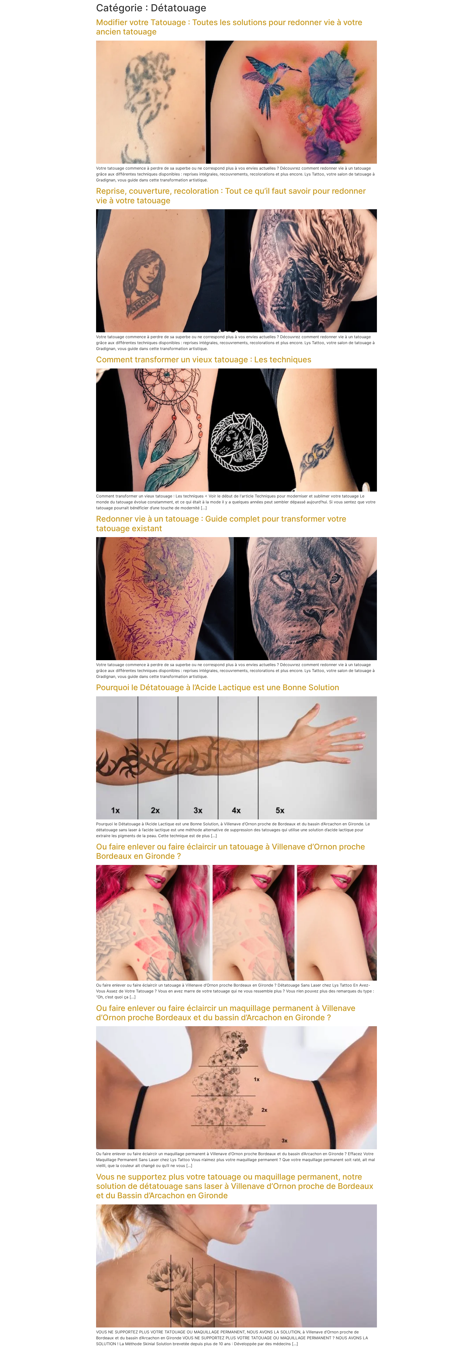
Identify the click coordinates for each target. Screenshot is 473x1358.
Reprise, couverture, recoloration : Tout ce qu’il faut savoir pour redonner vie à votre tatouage (231, 195)
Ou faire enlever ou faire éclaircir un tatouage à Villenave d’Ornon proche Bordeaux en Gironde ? (230, 851)
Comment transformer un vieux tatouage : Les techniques (203, 359)
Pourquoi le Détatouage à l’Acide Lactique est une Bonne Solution (217, 687)
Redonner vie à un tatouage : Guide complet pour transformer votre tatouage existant (221, 523)
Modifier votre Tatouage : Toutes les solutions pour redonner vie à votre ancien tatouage (229, 26)
